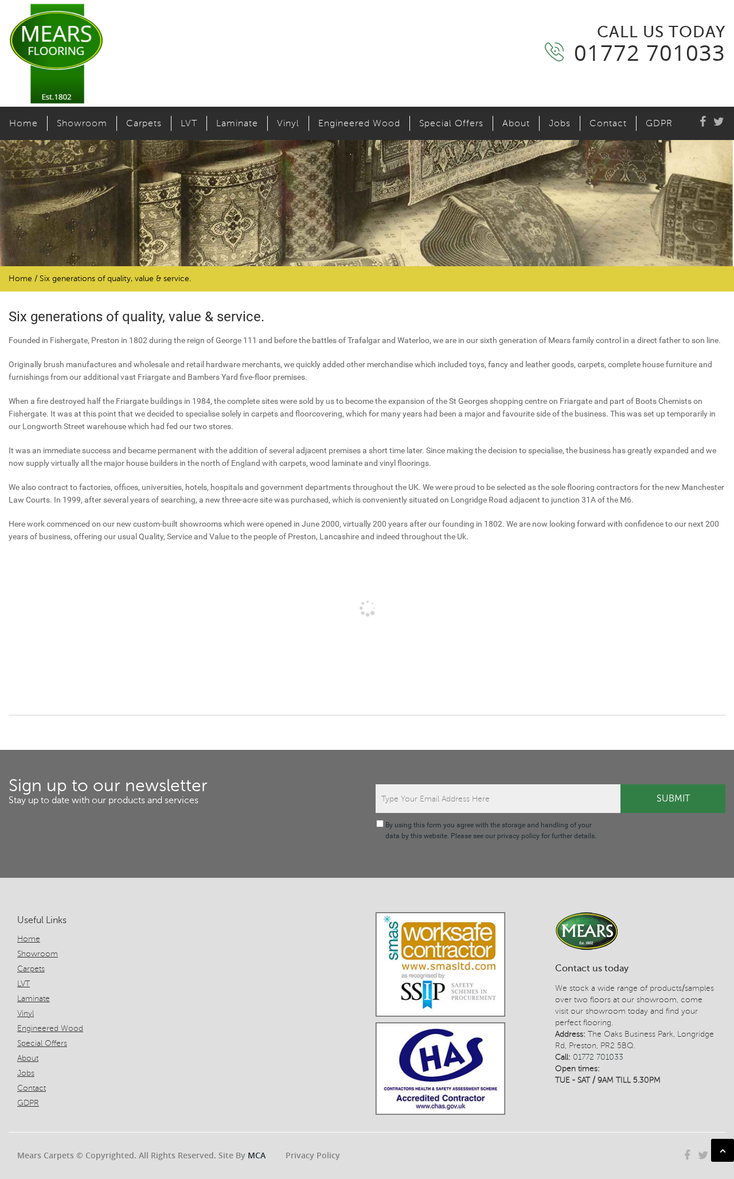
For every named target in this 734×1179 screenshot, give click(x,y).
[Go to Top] (722, 1150)
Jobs (560, 123)
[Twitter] (719, 122)
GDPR (659, 123)
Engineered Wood (359, 123)
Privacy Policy (313, 1155)
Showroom (82, 123)
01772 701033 (598, 1057)
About (516, 123)
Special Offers (451, 123)
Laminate (237, 123)
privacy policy (518, 836)
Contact (608, 123)
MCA (257, 1155)
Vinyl (288, 123)
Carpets (144, 123)
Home (23, 123)
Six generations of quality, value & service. (136, 317)
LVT (189, 123)
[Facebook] (703, 122)
